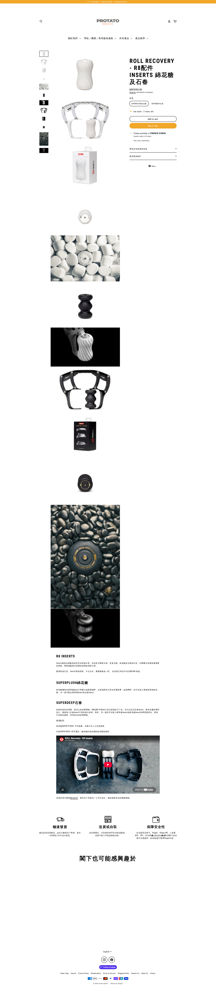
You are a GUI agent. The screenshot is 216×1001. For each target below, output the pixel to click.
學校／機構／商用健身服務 (99, 38)
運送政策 (74, 797)
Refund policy (96, 973)
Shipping (132, 92)
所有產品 (124, 38)
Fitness (152, 973)
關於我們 (73, 38)
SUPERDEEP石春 (158, 103)
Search (73, 973)
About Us (145, 973)
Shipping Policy (123, 973)
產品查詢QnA (135, 156)
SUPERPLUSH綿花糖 (139, 103)
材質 (131, 98)
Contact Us (135, 973)
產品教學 (140, 38)
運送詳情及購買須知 (138, 148)
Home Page (65, 973)
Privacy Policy (83, 973)
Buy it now (153, 125)
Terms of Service (109, 973)
